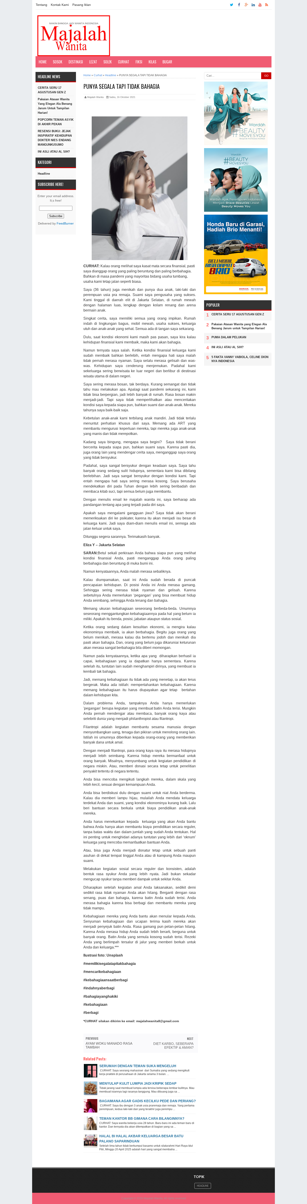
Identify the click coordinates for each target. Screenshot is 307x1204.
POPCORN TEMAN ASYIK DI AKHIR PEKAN (55, 122)
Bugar (167, 62)
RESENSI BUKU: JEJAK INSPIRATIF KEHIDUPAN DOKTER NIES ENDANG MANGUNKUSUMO (55, 137)
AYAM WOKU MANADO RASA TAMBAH (109, 1045)
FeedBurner (65, 223)
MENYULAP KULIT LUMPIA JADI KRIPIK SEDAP (137, 1083)
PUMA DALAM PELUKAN (228, 337)
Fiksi (139, 62)
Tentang (41, 5)
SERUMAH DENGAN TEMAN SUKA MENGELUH (137, 1066)
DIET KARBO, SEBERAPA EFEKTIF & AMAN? (173, 1045)
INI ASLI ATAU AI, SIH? (54, 151)
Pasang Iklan (81, 5)
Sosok (57, 62)
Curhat (123, 62)
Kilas (152, 62)
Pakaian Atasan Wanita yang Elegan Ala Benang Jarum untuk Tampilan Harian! (55, 106)
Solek (107, 62)
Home (43, 62)
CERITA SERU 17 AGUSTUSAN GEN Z (52, 90)
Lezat (93, 62)
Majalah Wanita (153, 1198)
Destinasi (76, 62)
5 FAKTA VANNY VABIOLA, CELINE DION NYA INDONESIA (239, 359)
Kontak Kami (60, 5)
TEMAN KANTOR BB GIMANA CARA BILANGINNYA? (141, 1118)
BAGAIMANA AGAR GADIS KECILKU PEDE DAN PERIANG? (147, 1101)
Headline (44, 173)
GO (266, 75)
